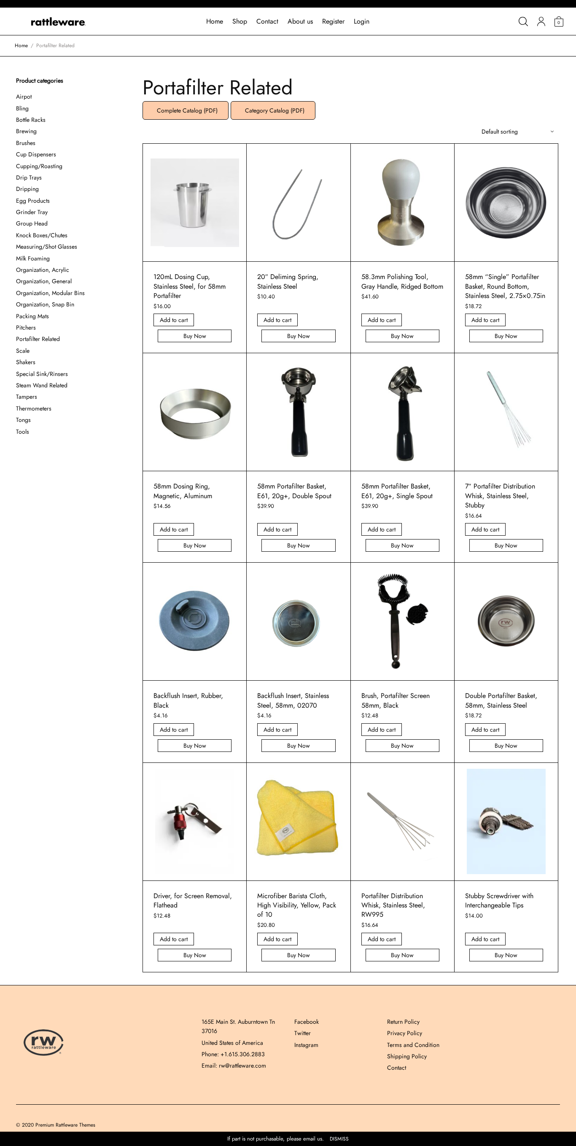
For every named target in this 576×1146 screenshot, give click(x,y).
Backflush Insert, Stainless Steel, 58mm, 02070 (293, 700)
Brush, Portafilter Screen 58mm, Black (395, 700)
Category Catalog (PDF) (273, 110)
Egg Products (33, 200)
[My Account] (541, 21)
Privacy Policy (404, 1033)
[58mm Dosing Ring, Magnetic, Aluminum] (195, 412)
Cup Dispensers (36, 154)
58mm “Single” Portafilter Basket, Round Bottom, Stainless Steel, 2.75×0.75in (505, 286)
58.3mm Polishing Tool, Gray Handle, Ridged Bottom (402, 281)
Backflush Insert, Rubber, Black (188, 700)
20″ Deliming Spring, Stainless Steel (287, 281)
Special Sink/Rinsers (42, 374)
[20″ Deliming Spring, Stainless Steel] (298, 202)
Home (214, 21)
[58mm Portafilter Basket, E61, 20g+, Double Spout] (298, 412)
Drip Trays (29, 177)
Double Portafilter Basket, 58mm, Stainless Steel (501, 700)
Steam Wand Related (41, 385)
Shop (239, 21)
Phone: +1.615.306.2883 (233, 1054)
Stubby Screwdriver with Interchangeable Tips (499, 900)
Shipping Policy (407, 1056)
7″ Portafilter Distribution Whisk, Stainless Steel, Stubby (500, 495)
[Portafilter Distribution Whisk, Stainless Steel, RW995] (402, 821)
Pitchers (26, 327)
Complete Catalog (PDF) (185, 110)
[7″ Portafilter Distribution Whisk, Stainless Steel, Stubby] (506, 412)
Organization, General (44, 281)
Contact (267, 21)
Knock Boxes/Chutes (41, 235)
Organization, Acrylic (42, 270)
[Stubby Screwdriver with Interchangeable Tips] (506, 821)
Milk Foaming (33, 258)
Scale (23, 350)
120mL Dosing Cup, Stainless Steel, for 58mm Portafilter (189, 286)
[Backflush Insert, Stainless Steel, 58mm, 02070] (298, 621)
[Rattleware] (59, 21)
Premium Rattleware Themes (65, 1125)
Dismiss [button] (339, 1139)
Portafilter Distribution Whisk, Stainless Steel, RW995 (393, 905)
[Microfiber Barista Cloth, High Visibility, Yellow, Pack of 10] (298, 822)
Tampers (26, 396)
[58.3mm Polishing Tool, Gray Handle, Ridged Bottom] (402, 202)
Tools (22, 431)
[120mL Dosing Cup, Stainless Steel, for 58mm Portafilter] (195, 202)
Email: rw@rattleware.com (234, 1065)
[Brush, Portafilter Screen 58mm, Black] (402, 621)
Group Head (32, 223)
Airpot (24, 96)
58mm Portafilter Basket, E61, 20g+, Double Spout (294, 490)
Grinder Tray (32, 212)
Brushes (25, 143)
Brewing (26, 131)
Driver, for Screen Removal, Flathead (192, 900)
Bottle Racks (31, 119)
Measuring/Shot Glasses (46, 246)
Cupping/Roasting (39, 166)
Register (333, 21)
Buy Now (194, 336)
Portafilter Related (38, 339)
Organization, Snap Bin (45, 304)
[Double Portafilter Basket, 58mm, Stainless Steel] (506, 621)
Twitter (302, 1033)
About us (300, 21)
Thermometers (33, 408)
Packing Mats (32, 316)
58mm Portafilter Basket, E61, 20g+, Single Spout (397, 490)
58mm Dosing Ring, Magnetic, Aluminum (182, 490)
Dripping (27, 189)
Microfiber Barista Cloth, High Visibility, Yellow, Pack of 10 (296, 905)
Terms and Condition (413, 1045)
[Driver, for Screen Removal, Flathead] (195, 821)
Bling (22, 108)
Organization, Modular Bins (50, 293)
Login (361, 21)
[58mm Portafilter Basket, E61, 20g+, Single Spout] (402, 412)
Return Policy (403, 1021)
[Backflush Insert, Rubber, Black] (195, 621)
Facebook (306, 1021)
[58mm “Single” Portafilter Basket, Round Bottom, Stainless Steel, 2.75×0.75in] (506, 202)
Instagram (306, 1045)
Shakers (25, 362)
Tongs (23, 420)
